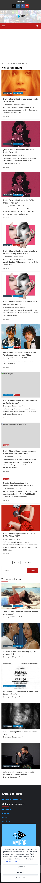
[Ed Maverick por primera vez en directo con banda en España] (20, 676)
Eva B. (7, 777)
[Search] (37, 26)
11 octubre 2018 (11, 539)
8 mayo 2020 (16, 155)
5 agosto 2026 (17, 657)
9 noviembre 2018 (12, 456)
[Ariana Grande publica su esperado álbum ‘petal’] (20, 716)
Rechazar (20, 872)
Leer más (6, 116)
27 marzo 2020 (17, 307)
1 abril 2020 (16, 256)
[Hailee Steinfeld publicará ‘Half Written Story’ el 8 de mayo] (20, 184)
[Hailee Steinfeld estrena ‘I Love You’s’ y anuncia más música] (20, 286)
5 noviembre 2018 (12, 488)
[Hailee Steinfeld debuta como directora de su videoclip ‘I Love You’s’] (20, 235)
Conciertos (6, 821)
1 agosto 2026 (17, 737)
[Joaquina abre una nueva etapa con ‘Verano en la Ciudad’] (20, 596)
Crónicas (6, 766)
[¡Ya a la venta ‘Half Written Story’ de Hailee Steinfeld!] (20, 134)
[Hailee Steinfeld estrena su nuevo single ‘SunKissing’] (20, 83)
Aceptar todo (20, 867)
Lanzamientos (18, 93)
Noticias (16, 394)
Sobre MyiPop (21, 2)
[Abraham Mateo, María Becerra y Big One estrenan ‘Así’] (20, 636)
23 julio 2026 (14, 777)
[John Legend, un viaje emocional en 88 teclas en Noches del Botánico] (20, 756)
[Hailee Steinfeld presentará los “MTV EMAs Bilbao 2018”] (20, 518)
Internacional (8, 93)
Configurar (20, 878)
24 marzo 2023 (17, 104)
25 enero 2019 (17, 406)
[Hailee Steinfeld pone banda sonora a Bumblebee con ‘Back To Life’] (20, 435)
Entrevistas (7, 809)
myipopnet (8, 104)
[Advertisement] (20, 45)
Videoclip (16, 245)
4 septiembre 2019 (18, 358)
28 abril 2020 (16, 206)
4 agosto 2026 (17, 697)
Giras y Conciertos (9, 686)
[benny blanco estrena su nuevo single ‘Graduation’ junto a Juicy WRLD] (20, 336)
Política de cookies (10, 861)
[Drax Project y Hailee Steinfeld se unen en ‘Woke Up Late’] (20, 385)
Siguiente (28, 562)
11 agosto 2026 (17, 617)
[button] (3, 26)
